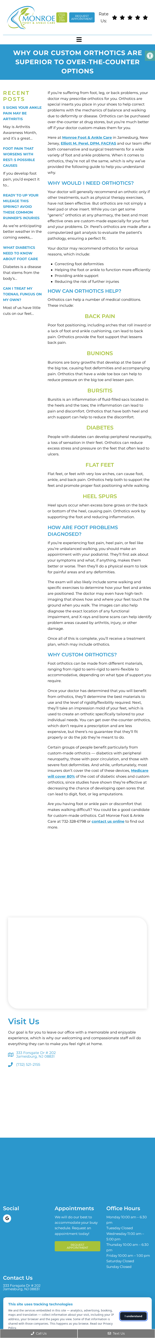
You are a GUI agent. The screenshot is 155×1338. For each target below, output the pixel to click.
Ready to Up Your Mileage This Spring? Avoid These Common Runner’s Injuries (21, 206)
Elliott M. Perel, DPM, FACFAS (88, 143)
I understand (133, 1316)
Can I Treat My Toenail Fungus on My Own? (22, 294)
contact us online (108, 821)
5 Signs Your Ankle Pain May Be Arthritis (22, 113)
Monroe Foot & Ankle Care (87, 137)
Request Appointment (82, 17)
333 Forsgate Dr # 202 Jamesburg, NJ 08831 (36, 1054)
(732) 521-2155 (61, 17)
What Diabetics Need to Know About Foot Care (20, 253)
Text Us (118, 1333)
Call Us (41, 1333)
